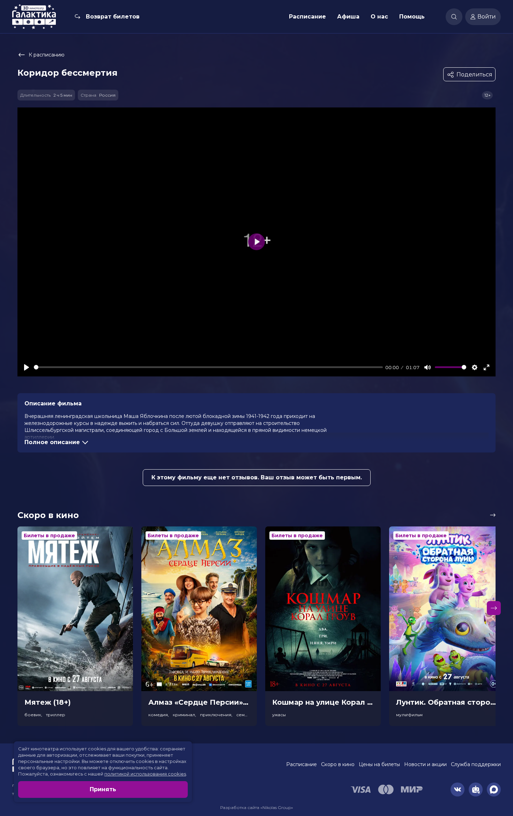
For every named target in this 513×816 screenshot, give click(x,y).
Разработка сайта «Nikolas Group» (256, 807)
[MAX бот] (494, 789)
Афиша (348, 16)
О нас (379, 16)
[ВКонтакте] (457, 789)
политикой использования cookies (145, 774)
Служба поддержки (476, 764)
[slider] (208, 367)
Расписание (307, 16)
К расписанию (47, 55)
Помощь (412, 16)
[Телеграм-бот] (476, 789)
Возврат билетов (113, 16)
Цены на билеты (379, 764)
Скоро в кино (338, 764)
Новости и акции (425, 764)
